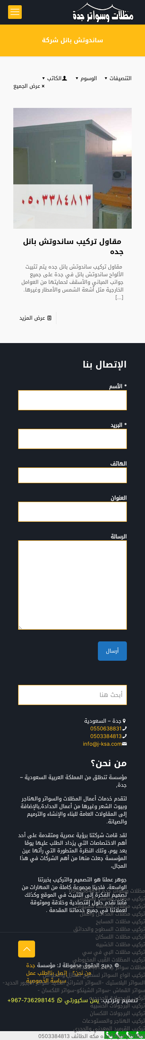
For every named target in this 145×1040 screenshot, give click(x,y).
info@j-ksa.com (102, 744)
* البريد (119, 425)
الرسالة (119, 537)
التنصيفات (121, 78)
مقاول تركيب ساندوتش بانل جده (73, 246)
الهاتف (118, 464)
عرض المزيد (32, 318)
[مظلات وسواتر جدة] (103, 12)
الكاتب (54, 78)
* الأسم (118, 387)
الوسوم (89, 78)
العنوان (119, 498)
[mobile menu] (15, 12)
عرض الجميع (26, 86)
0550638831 (106, 729)
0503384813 (106, 736)
